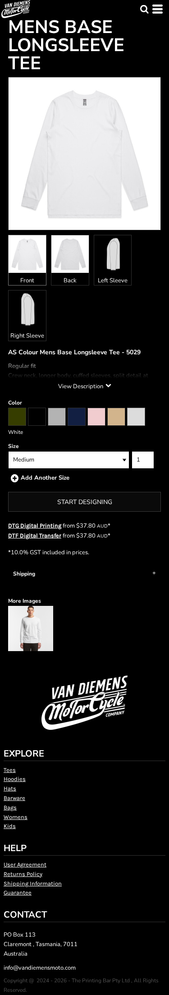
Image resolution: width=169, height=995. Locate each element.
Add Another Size (45, 478)
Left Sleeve (113, 280)
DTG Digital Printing (34, 525)
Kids (10, 826)
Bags (10, 807)
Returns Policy (23, 874)
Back (70, 280)
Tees (10, 769)
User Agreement (25, 864)
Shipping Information (33, 883)
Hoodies (15, 779)
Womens (15, 817)
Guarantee (18, 892)
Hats (10, 788)
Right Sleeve (27, 336)
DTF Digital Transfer (34, 535)
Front (27, 280)
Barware (14, 798)
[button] (144, 9)
